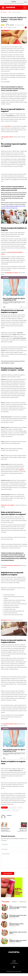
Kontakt (14, 961)
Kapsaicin (21, 469)
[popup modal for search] (25, 7)
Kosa (10, 905)
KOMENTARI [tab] (22, 901)
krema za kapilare (6, 810)
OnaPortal (12, 25)
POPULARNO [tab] (5, 901)
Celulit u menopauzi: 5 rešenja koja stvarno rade (17, 907)
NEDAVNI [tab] (14, 901)
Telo (9, 12)
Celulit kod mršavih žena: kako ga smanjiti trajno (17, 916)
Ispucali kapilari (13, 807)
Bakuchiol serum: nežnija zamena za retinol (14, 3)
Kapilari (20, 807)
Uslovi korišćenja (14, 963)
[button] (24, 2)
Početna (4, 12)
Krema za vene (15, 810)
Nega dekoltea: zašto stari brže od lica (18, 932)
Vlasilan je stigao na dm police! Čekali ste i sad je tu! (18, 941)
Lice (10, 922)
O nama (14, 960)
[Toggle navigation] (3, 7)
